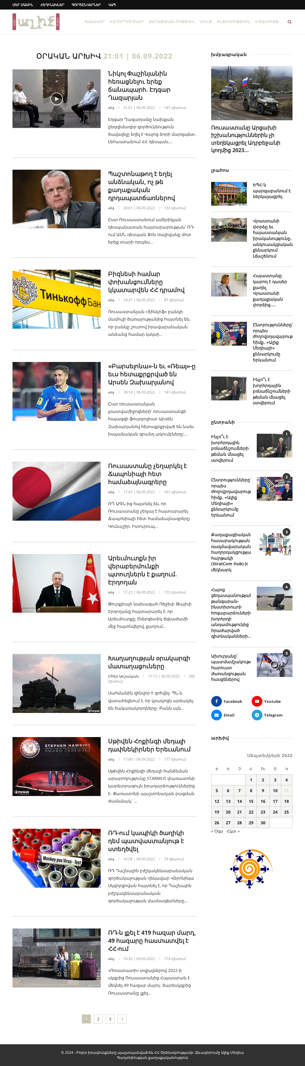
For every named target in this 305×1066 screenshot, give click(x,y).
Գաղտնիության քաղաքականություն (152, 1057)
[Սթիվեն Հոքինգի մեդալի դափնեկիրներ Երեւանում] (57, 766)
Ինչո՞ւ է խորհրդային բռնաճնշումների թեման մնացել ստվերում (271, 391)
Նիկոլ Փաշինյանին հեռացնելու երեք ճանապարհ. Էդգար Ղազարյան (139, 85)
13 (228, 801)
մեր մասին (23, 4)
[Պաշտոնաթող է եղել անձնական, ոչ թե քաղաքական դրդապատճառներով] (57, 199)
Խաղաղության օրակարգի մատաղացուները (149, 662)
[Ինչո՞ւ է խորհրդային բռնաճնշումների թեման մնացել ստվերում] (229, 388)
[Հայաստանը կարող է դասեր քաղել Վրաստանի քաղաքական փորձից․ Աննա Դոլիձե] (229, 284)
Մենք (206, 21)
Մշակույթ (267, 21)
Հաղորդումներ (127, 21)
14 (239, 801)
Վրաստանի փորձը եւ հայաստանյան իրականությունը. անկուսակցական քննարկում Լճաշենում (272, 238)
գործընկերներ (86, 4)
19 (216, 812)
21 (239, 812)
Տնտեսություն (233, 21)
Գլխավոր (95, 21)
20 (228, 812)
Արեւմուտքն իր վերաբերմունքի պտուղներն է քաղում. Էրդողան (142, 570)
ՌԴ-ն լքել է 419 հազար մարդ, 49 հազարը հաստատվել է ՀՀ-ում (152, 940)
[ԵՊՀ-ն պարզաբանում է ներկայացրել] (229, 194)
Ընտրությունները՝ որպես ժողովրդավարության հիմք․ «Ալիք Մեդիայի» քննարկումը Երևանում (272, 342)
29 (251, 822)
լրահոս (220, 170)
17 (275, 801)
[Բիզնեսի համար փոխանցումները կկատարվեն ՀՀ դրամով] (57, 299)
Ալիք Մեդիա (232, 1052)
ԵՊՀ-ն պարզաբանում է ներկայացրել (272, 190)
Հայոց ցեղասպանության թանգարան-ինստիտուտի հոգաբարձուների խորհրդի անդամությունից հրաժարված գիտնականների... (231, 613)
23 (263, 812)
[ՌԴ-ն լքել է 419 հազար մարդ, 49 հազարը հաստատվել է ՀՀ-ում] (57, 957)
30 (263, 822)
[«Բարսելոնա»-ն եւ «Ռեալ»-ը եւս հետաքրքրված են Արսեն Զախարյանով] (57, 391)
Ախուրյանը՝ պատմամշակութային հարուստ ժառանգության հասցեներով (231, 667)
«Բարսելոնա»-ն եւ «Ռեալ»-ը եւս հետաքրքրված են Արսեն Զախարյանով (152, 374)
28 (239, 822)
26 (216, 822)
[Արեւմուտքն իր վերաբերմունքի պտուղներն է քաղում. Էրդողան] (57, 583)
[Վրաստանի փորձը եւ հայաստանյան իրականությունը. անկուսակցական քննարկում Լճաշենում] (229, 230)
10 (275, 790)
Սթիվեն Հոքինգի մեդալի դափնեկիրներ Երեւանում (149, 745)
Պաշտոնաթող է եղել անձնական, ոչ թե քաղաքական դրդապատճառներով (141, 186)
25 (286, 812)
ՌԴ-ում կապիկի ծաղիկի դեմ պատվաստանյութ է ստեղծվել (146, 841)
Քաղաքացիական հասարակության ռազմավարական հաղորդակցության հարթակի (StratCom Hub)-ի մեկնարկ (231, 552)
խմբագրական (229, 54)
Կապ (112, 4)
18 (286, 801)
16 (263, 801)
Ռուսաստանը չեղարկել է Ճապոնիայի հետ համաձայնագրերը (147, 474)
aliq (111, 107)
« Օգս (217, 831)
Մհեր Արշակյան (123, 676)
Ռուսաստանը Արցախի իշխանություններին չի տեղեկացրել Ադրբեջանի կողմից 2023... (245, 139)
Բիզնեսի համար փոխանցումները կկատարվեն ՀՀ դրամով (146, 282)
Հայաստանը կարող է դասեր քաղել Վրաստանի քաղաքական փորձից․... (270, 290)
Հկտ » (233, 831)
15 (251, 801)
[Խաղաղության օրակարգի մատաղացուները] (57, 683)
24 (275, 812)
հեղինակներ (52, 4)
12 (216, 801)
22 (251, 812)
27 (228, 822)
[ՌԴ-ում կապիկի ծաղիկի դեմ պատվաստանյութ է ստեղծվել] (57, 858)
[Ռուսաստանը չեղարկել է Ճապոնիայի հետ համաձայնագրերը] (57, 491)
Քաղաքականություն (172, 21)
